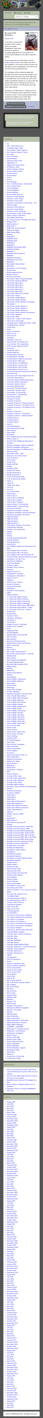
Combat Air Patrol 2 (13, 350)
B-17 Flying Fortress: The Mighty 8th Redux (21, 220)
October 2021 (11, 1220)
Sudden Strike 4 (12, 862)
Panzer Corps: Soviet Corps (16, 732)
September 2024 (12, 1150)
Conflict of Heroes (13, 418)
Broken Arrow (11, 270)
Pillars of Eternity (12, 746)
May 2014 (10, 1407)
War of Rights (11, 984)
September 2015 (12, 1373)
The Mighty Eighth (13, 896)
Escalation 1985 (12, 468)
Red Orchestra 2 (12, 763)
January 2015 (11, 1390)
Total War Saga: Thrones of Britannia (19, 934)
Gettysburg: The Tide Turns (16, 559)
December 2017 (12, 1317)
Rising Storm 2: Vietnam (15, 769)
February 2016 (12, 1363)
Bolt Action (10, 266)
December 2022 (12, 1192)
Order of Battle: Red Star (15, 713)
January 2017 (11, 1340)
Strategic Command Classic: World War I (20, 826)
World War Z (11, 1052)
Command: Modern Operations (17, 382)
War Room (10, 989)
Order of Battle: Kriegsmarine (16, 706)
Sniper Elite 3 (11, 795)
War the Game (11, 991)
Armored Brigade (12, 188)
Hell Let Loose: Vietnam (15, 582)
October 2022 (11, 1196)
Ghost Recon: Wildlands (15, 561)
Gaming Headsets (13, 540)
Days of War (11, 432)
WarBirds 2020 (12, 997)
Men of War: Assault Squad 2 (16, 651)
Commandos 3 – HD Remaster (17, 394)
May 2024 (10, 1159)
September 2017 (12, 1323)
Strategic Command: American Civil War (20, 841)
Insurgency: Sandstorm (14, 618)
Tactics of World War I (14, 883)
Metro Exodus (11, 658)
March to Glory (12, 637)
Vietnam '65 (11, 978)
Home (9, 13)
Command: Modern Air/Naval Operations (20, 380)
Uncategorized (11, 957)
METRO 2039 (11, 656)
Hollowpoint (11, 588)
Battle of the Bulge (13, 230)
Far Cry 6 (10, 489)
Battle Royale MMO (13, 232)
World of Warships (13, 1046)
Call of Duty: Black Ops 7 (15, 291)
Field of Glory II (12, 496)
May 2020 (10, 1255)
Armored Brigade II (13, 190)
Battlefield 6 (11, 245)
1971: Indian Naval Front (15, 146)
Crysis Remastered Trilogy (15, 428)
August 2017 (11, 1325)
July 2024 (10, 1154)
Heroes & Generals (13, 584)
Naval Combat (11, 685)
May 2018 (10, 1306)
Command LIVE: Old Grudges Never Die (20, 375)
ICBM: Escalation (12, 595)
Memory (9, 647)
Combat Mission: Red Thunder (17, 367)
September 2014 (12, 1399)
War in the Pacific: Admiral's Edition (18, 982)
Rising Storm (11, 767)
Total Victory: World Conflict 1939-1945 (20, 930)
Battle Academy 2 (12, 224)
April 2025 (10, 1135)
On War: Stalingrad (13, 691)
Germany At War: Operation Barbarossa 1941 (22, 557)
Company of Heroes (13, 399)
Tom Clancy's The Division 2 (16, 921)
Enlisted (9, 466)
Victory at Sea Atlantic (14, 967)
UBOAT (9, 955)
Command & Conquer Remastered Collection (22, 371)
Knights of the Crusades (15, 626)
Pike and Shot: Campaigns (15, 744)
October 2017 (11, 1321)
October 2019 (11, 1270)
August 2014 (11, 1401)
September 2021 (12, 1222)
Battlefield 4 (11, 243)
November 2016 (12, 1344)
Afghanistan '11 (12, 163)
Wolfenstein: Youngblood (15, 1033)
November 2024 (12, 1146)
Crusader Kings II (12, 420)
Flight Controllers (12, 517)
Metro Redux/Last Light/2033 (16, 660)
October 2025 (11, 1123)
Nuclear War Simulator (14, 689)
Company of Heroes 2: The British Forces (20, 405)
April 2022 (10, 1209)
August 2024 (11, 1152)
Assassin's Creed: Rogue (15, 198)
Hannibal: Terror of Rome (15, 567)
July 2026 (10, 1104)
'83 (8, 144)
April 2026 (10, 1110)
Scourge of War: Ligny (14, 776)
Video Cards (11, 976)
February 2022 (12, 1211)
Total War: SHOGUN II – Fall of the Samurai (21, 947)
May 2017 (10, 1331)
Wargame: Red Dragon (14, 1006)
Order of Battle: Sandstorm (16, 719)
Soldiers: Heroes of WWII (15, 814)
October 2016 (11, 1346)
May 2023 (10, 1184)
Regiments (10, 765)
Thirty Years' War (12, 906)
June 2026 (10, 1106)
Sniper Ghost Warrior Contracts (17, 805)
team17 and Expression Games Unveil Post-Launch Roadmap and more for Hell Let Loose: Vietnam (22, 1072)
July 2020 (10, 1251)
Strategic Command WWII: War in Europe (20, 835)
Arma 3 (9, 179)
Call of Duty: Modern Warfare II (17, 308)
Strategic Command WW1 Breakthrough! (20, 831)
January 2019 (11, 1289)
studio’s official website (12, 62)
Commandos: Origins (14, 397)
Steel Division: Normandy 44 (16, 822)
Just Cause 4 (11, 622)
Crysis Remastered (13, 426)
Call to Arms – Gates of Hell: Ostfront (19, 319)
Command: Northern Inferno (16, 384)
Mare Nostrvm (11, 639)
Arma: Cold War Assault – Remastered (19, 184)
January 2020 (11, 1264)
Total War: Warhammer (14, 951)
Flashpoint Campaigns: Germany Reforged (21, 512)
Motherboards (11, 677)
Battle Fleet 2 (11, 226)
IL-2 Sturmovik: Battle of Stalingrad (18, 603)
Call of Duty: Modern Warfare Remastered (21, 312)
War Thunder (11, 993)
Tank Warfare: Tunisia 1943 (16, 885)
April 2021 (10, 1232)
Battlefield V (11, 251)
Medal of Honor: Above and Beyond (18, 643)
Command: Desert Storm (15, 378)
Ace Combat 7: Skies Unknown (17, 150)
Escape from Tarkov (13, 470)
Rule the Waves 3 (12, 774)
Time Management (13, 911)
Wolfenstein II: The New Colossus (18, 1029)
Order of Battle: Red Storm (16, 717)
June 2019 (10, 1279)
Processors (10, 753)
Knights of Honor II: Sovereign (17, 624)
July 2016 (10, 1352)
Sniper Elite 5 (11, 799)
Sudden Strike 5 (12, 864)
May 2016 (10, 1357)
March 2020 (11, 1260)
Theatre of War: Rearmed (15, 902)
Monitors (10, 675)
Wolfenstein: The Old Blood (16, 1031)
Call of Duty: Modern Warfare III (17, 310)
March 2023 (11, 1188)
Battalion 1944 (11, 222)
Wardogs (10, 999)
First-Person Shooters (16, 103)
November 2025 (12, 1121)
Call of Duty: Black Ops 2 (15, 283)
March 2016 (11, 1361)
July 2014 (10, 1403)
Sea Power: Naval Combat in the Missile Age (21, 786)
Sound (9, 816)
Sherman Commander (14, 791)
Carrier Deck (11, 327)
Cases (9, 329)
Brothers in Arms (12, 274)
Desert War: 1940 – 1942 (15, 453)
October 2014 (11, 1397)
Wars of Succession (13, 1018)
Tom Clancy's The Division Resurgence (20, 923)
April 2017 (10, 1334)
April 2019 (10, 1283)
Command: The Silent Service (17, 388)
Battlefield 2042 (12, 241)
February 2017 (12, 1338)
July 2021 (10, 1226)
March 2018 (11, 1310)
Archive (18, 13)
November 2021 (12, 1218)
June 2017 (10, 1329)
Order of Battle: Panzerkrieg (16, 710)
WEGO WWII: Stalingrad (15, 1024)
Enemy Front (11, 462)
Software (10, 812)
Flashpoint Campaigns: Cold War (18, 510)
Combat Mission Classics (15, 354)
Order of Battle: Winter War (16, 721)
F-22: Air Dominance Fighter (16, 479)
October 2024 (11, 1148)
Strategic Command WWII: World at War (20, 839)
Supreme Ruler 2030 (14, 871)
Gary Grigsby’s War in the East (17, 550)
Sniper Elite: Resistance (15, 803)
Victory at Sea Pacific (14, 972)
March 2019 (11, 1285)
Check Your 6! (11, 333)
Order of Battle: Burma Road (16, 702)
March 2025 (11, 1137)
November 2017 (12, 1319)
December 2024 (12, 1144)
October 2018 (11, 1296)
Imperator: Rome (12, 616)
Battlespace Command (14, 260)
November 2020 (12, 1243)
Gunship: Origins (12, 565)
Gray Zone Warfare (13, 563)
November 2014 (12, 1395)
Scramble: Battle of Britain (15, 784)
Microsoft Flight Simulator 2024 (17, 664)
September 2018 (12, 1298)
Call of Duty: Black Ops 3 (15, 285)
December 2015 (12, 1367)
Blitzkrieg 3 (10, 262)
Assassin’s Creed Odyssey (15, 207)
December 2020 (12, 1241)
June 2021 (10, 1228)
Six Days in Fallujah (13, 793)
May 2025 (10, 1133)
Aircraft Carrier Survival (14, 171)
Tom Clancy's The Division (15, 919)
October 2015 (11, 1371)
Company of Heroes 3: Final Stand (18, 413)
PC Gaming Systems (14, 740)
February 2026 (12, 1114)
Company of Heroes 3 (14, 411)
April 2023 (10, 1186)
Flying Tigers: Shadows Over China (18, 525)
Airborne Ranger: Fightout (15, 169)
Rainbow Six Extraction (14, 759)
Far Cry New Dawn (13, 491)
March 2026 (11, 1112)
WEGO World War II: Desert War (17, 1020)
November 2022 (12, 1194)
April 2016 (10, 1359)
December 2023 (12, 1169)
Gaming (9, 536)
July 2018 (10, 1302)
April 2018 (10, 1308)
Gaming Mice (11, 544)
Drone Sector (11, 460)
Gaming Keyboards (13, 542)
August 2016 (11, 1350)
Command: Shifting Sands (15, 386)
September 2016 (12, 1348)
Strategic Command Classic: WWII (18, 828)
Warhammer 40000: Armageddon (18, 1008)
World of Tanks (12, 1035)
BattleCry (10, 234)
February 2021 (12, 1237)
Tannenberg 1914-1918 (14, 887)
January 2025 (11, 1142)
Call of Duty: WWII (13, 316)
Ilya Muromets (11, 614)
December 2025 (12, 1119)
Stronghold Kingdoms (14, 856)
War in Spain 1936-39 (14, 980)
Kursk (9, 628)
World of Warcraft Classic (15, 1041)
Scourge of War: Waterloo (15, 780)
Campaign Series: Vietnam (16, 325)
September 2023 (12, 1175)
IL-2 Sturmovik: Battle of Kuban (17, 597)
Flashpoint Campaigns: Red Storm (18, 515)
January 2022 (11, 1213)
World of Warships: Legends (16, 1048)
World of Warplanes (13, 1043)
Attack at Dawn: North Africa (16, 215)
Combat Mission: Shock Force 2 (17, 369)
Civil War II (10, 338)
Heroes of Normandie (14, 586)
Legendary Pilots (12, 630)
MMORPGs (10, 670)
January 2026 (11, 1116)
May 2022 (10, 1207)
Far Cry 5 (10, 487)
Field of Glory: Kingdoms (15, 502)
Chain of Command (13, 331)
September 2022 (12, 1199)
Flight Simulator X (13, 523)
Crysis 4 (9, 424)
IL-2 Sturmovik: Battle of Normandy (18, 601)
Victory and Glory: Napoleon (16, 965)
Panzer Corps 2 (12, 729)
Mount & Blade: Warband (15, 681)
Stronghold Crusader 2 (14, 854)
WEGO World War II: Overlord (17, 1022)
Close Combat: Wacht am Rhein (17, 346)
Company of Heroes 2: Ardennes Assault (20, 403)
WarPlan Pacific (12, 1014)
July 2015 (10, 1378)
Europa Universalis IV (14, 472)
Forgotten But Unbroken (15, 527)
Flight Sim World (12, 519)
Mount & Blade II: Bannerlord (16, 679)
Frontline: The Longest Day (16, 529)
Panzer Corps (11, 727)
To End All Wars (12, 913)
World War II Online (13, 1050)
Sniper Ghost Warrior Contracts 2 (18, 807)
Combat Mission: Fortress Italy (17, 365)
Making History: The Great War (17, 635)
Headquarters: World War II (16, 576)
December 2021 (12, 1215)
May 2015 (10, 1382)
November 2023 (12, 1171)
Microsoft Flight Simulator (15, 662)
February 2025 (12, 1140)
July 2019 (10, 1277)
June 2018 (10, 1304)
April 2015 (10, 1384)
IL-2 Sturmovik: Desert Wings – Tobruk (19, 607)
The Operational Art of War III (16, 898)
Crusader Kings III (13, 422)
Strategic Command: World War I (18, 843)
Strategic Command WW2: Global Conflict (20, 833)
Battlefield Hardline (13, 249)
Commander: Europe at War (16, 390)
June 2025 (10, 1131)
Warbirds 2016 (11, 995)
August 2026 (11, 1102)
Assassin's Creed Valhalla (15, 196)
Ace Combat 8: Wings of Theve (17, 152)
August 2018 (11, 1300)
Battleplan (10, 255)
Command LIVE (12, 373)
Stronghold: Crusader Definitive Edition (19, 858)
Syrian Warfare (12, 877)
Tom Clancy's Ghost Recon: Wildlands (19, 915)
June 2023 (10, 1182)
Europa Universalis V (14, 474)
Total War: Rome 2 (13, 942)
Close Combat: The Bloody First (17, 342)
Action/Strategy (12, 158)
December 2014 (12, 1393)
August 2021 (11, 1224)
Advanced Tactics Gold (14, 161)
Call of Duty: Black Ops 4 (15, 287)
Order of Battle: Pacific (14, 708)
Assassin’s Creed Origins (15, 209)
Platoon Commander (14, 748)
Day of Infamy (11, 430)
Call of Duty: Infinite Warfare (16, 297)
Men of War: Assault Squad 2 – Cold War (20, 654)
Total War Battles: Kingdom (16, 932)
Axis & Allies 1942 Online (15, 217)
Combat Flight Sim (13, 352)
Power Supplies (12, 750)
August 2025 (11, 1127)
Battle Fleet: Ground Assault (16, 228)
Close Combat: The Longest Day (17, 344)
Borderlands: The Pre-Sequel (16, 268)
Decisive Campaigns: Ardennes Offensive (20, 445)
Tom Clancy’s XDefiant (14, 927)
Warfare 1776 (11, 1001)
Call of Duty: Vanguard (14, 314)
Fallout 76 (10, 483)
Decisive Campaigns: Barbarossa (18, 447)
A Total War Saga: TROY (15, 148)
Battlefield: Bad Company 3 (16, 253)
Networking (10, 687)
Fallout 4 (10, 481)
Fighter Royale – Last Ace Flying (17, 506)
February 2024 (12, 1165)
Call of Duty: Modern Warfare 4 (17, 306)
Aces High (10, 154)
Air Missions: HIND (13, 167)
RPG (8, 772)
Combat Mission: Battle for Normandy (19, 359)
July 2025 (10, 1129)
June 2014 (10, 1405)
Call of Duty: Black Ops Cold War (17, 293)
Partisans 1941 (12, 738)
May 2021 (10, 1230)
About (28, 13)
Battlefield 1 (11, 236)
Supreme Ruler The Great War (17, 873)
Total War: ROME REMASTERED (18, 944)
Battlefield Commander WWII (16, 247)
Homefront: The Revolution (15, 106)
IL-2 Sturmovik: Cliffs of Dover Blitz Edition (21, 605)
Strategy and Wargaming (15, 847)
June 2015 (10, 1380)
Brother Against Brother (14, 272)
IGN (11, 38)
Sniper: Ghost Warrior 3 (14, 809)
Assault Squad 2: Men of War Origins (19, 213)
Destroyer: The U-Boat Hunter (17, 456)
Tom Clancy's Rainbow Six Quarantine (19, 917)
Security (9, 788)
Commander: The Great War (16, 392)
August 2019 (11, 1274)
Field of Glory (11, 493)
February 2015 (12, 1388)
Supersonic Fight (12, 866)
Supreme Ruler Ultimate (15, 875)
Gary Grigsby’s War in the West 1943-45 (20, 555)
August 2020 (11, 1249)
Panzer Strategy (12, 736)
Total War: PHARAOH (14, 940)
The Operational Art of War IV (16, 900)
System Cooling (12, 879)
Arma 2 (9, 177)
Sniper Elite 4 (11, 797)
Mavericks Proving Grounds (16, 641)
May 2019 (10, 1281)
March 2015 (11, 1386)
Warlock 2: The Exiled (14, 1010)
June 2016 (10, 1355)
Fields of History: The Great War (17, 504)
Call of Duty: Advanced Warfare (17, 281)
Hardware (10, 569)
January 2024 (11, 1167)
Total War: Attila (12, 938)
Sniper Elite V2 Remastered (16, 801)
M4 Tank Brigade (12, 632)
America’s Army (12, 173)
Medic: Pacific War (13, 645)
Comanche (10, 348)
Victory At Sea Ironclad (14, 970)
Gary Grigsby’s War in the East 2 (17, 552)
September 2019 (12, 1272)
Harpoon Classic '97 (13, 571)
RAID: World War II (13, 757)
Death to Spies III (12, 439)
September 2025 (12, 1125)
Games (9, 533)
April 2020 (10, 1258)
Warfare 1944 (11, 1003)
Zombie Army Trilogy (13, 1058)
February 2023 (12, 1190)
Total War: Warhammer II (15, 953)
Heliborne (10, 580)
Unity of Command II (13, 959)
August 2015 (11, 1376)
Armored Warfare (12, 192)
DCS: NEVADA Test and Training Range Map (21, 437)
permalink (31, 106)
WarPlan (9, 1012)
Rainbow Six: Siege (13, 761)
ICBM (9, 592)
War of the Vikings (13, 986)
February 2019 (12, 1287)
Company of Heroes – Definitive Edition (20, 415)
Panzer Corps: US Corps (15, 734)
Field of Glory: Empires (14, 500)
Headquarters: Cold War (15, 573)
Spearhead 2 (11, 818)
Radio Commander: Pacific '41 (17, 755)
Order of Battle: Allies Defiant (16, 696)
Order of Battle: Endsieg (15, 704)
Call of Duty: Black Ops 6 (15, 289)
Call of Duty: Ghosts (13, 295)
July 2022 (10, 1203)
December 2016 (12, 1342)
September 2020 (12, 1247)
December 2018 (12, 1291)
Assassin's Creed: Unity (14, 201)
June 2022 (10, 1205)
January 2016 (11, 1365)
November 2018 (12, 1293)
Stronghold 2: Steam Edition (16, 850)
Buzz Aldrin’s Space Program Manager (19, 279)
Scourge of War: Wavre (14, 782)
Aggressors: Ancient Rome (15, 165)
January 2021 (11, 1239)
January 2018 (11, 1314)
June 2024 (10, 1156)
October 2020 (11, 1245)
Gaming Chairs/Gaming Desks (17, 538)
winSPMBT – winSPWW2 (15, 1026)
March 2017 (11, 1336)
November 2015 (12, 1369)
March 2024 (11, 1163)
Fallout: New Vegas (13, 485)
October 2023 (11, 1173)
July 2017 (10, 1327)
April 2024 (10, 1161)
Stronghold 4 (11, 852)
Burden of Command (14, 276)
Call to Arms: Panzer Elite (15, 321)
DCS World (10, 434)
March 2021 (11, 1234)
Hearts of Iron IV (12, 578)
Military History (12, 666)
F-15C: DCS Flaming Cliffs (15, 477)
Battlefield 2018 (12, 238)
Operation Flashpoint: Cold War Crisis (19, 694)
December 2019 (12, 1266)
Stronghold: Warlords (14, 860)
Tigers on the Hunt (13, 909)
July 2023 (10, 1180)
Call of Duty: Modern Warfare (16, 300)
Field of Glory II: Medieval (15, 498)
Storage (9, 824)
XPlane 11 (10, 1054)
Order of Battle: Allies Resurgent (17, 698)
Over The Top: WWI (13, 725)
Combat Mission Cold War (15, 356)
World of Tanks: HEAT (14, 1039)
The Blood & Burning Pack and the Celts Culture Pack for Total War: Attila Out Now (20, 116)
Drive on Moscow (12, 458)
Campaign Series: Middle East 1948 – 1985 (21, 323)
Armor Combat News (14, 186)
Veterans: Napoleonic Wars (16, 963)
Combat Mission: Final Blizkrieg (17, 363)
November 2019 (12, 1268)
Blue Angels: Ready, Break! (16, 264)
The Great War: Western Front (17, 894)
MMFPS (9, 668)
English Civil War (12, 464)
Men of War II (11, 649)
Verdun (9, 961)
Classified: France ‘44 (14, 340)
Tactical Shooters (12, 881)
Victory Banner (12, 974)
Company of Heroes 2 (14, 401)
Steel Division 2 (12, 820)
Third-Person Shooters (14, 904)
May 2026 (10, 1108)
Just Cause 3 (11, 620)
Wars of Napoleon (13, 1016)
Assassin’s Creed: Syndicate (16, 211)
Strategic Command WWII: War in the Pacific (21, 837)
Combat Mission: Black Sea (16, 361)
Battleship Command (14, 257)
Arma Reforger (12, 182)
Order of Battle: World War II (16, 723)
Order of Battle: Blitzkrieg (15, 700)
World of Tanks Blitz (13, 1037)
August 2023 (11, 1178)
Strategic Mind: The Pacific (16, 845)
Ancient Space (11, 175)
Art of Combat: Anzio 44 (15, 194)
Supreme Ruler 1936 (14, 868)
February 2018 (12, 1312)
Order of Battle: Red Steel (15, 715)
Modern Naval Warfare (14, 673)
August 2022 (11, 1201)
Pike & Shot (11, 742)
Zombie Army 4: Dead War (15, 1056)
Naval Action (11, 683)
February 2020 (12, 1262)
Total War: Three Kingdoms (16, 949)
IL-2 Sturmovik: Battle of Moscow (18, 599)
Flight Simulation (12, 521)
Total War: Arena (12, 936)
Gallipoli (9, 531)
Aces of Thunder (12, 156)
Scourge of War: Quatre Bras (16, 778)
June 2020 (10, 1253)
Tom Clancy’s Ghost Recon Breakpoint (19, 925)
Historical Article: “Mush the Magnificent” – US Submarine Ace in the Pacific (21, 123)
